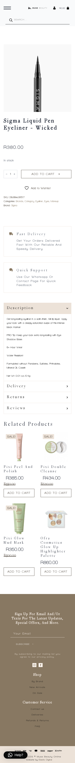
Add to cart (43, 174)
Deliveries (37, 715)
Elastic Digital (45, 760)
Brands (19, 201)
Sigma (14, 205)
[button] (15, 755)
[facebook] (41, 665)
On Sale (37, 693)
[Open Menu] (7, 8)
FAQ (37, 726)
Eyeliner (39, 201)
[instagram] (34, 665)
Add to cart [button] (19, 492)
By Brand (37, 681)
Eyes (46, 201)
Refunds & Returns (37, 720)
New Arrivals (37, 687)
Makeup (55, 201)
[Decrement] (7, 174)
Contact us (37, 709)
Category (29, 201)
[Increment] (14, 174)
